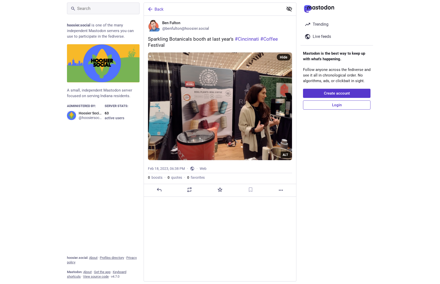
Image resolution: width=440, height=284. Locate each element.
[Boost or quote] (189, 190)
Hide (283, 57)
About (93, 258)
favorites (196, 177)
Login (337, 105)
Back (159, 9)
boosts (155, 177)
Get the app (102, 272)
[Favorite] (220, 190)
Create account (337, 93)
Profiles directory (112, 258)
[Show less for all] (289, 9)
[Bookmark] (251, 190)
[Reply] (159, 190)
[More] (281, 190)
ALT (285, 155)
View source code (96, 276)
